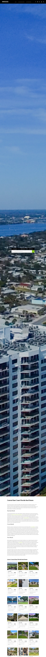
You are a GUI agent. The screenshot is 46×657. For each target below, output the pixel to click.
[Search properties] (33, 251)
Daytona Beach (26, 517)
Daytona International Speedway (17, 514)
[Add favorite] (16, 576)
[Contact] (43, 650)
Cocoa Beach (33, 526)
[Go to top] (43, 652)
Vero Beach (20, 542)
